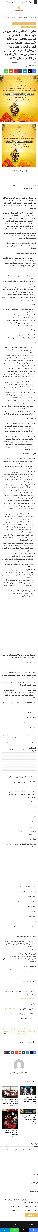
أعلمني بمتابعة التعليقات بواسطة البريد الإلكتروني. (23, 1206)
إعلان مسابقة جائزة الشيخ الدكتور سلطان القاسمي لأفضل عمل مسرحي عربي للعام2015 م (28, 1118)
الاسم (36, 1174)
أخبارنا (15, 23)
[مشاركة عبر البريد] (8, 1052)
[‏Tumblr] (20, 71)
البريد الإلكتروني (33, 1183)
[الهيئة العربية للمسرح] (19, 8)
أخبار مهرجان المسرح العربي (27, 23)
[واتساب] (6, 71)
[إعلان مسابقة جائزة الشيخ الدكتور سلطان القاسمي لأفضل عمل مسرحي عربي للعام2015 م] (28, 1111)
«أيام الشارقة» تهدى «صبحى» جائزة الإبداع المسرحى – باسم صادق (29, 1099)
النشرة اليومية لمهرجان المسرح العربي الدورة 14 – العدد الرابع (10, 1132)
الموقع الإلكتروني (33, 1191)
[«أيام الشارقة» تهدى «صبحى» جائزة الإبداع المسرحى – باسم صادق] (28, 1090)
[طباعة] (5, 1052)
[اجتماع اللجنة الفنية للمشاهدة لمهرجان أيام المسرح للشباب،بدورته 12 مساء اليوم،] (10, 1092)
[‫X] (30, 71)
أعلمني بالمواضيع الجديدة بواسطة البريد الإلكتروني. (22, 1210)
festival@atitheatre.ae (28, 999)
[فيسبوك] (34, 71)
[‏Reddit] (11, 71)
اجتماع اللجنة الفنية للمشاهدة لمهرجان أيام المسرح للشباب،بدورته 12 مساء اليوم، (10, 1101)
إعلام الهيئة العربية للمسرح (26, 63)
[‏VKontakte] (12, 1052)
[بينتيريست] (16, 71)
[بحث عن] (36, 9)
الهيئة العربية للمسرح (23, 17)
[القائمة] (2, 9)
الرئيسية (32, 17)
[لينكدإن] (25, 71)
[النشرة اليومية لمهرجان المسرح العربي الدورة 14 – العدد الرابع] (10, 1118)
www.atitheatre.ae (11, 1009)
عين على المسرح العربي (28, 27)
